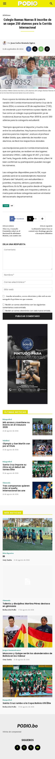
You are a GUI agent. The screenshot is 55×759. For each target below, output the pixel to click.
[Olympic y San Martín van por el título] (42, 448)
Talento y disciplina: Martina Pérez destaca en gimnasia (26, 605)
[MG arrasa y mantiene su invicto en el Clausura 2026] (42, 426)
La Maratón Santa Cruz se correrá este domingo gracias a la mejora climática (40, 231)
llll (4, 556)
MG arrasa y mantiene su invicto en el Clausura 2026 (16, 425)
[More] (42, 218)
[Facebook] (28, 49)
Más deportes (8, 553)
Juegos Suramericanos (12, 650)
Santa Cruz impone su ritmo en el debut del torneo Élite (14, 467)
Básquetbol (7, 419)
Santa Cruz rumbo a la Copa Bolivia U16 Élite (27, 703)
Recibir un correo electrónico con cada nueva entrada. (28, 311)
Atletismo (7, 15)
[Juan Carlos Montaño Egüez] (5, 43)
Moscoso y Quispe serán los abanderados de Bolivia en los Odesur (27, 654)
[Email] (47, 49)
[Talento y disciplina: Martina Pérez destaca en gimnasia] (27, 581)
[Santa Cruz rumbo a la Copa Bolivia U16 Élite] (27, 681)
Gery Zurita (7, 560)
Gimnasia (6, 483)
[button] (4, 3)
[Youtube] (37, 747)
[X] (35, 49)
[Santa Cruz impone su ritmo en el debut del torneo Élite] (42, 469)
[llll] (27, 534)
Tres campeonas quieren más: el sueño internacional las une (16, 488)
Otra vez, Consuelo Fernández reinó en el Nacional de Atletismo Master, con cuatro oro (12, 232)
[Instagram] (24, 747)
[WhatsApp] (41, 49)
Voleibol (6, 440)
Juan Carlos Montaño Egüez (23, 43)
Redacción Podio (9, 610)
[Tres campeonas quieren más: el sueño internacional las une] (42, 490)
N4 (12, 206)
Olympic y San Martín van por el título (16, 444)
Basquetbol (7, 700)
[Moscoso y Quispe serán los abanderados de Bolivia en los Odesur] (27, 631)
